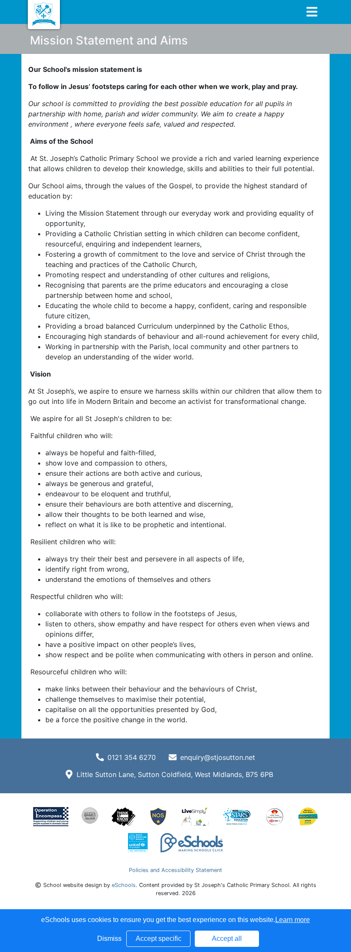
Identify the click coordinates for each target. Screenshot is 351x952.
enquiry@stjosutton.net (217, 757)
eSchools (124, 885)
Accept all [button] (227, 938)
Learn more (292, 919)
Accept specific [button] (158, 938)
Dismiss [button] (109, 938)
